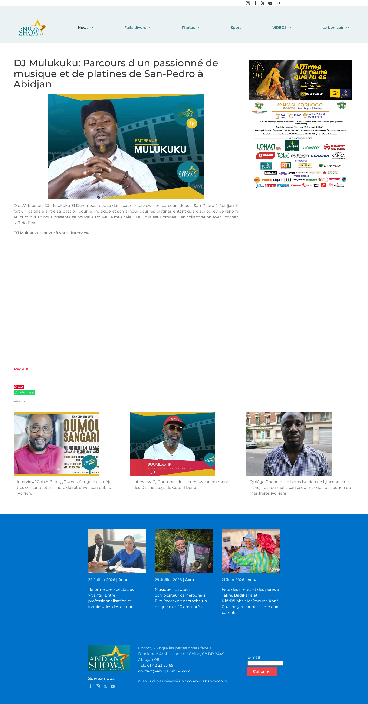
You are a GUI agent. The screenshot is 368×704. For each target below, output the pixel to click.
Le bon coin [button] (333, 27)
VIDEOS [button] (279, 27)
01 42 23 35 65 (160, 665)
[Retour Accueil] (33, 27)
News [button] (83, 27)
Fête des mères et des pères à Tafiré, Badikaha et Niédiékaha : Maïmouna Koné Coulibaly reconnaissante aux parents (250, 601)
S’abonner (262, 671)
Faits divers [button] (135, 27)
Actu (122, 580)
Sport (236, 27)
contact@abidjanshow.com (164, 671)
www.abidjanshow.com (204, 681)
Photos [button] (188, 27)
